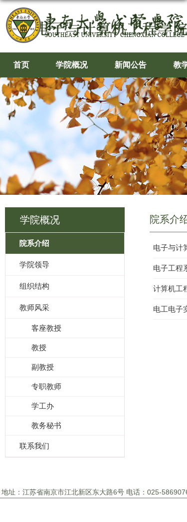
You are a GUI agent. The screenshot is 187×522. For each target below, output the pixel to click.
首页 (21, 64)
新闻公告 (131, 64)
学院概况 (72, 64)
